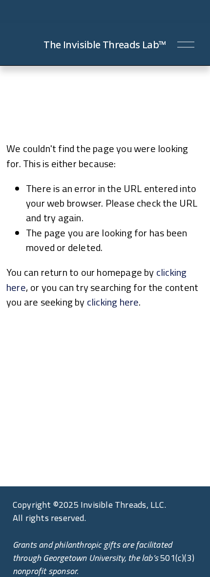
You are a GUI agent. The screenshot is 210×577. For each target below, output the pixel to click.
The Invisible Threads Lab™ (104, 44)
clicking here (113, 301)
